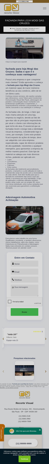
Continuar (24, 459)
